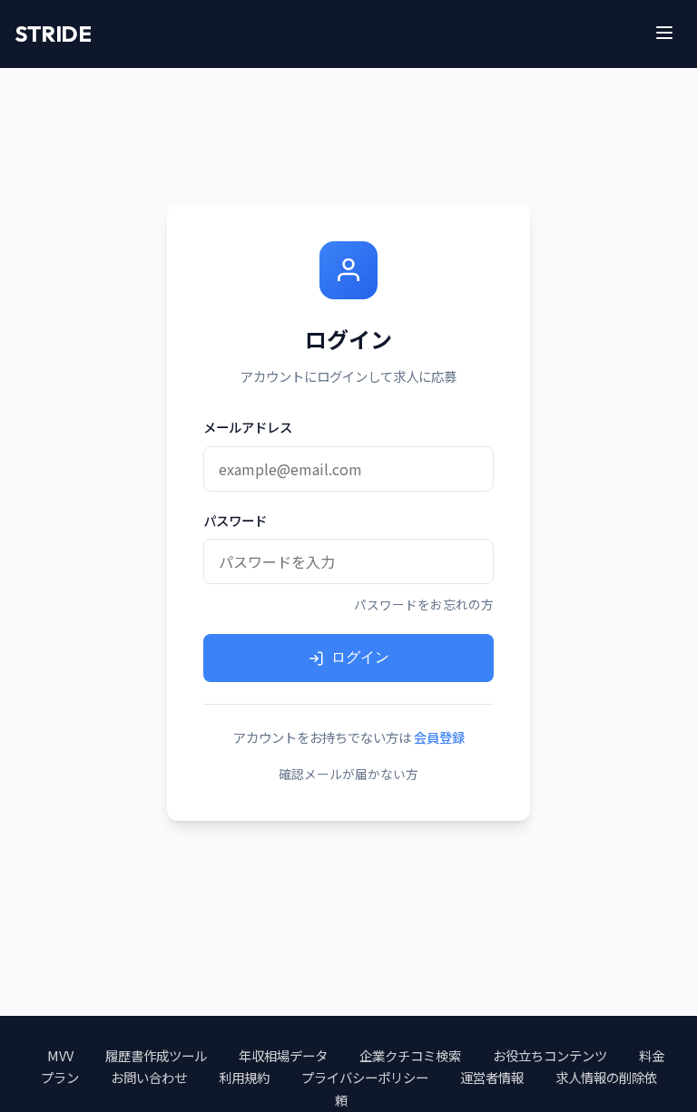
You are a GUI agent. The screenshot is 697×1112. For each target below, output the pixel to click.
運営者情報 (492, 1077)
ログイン (360, 657)
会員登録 (439, 736)
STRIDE (53, 33)
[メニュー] (664, 34)
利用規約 (244, 1077)
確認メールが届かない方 (348, 774)
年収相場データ (283, 1055)
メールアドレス (247, 426)
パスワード (235, 520)
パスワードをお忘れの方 (424, 604)
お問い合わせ (149, 1077)
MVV (60, 1055)
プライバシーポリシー (364, 1077)
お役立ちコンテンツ (550, 1055)
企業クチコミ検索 (410, 1055)
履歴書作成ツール (156, 1055)
